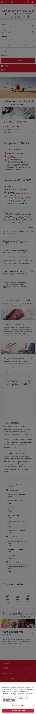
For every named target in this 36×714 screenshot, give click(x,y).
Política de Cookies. (9, 700)
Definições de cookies (18, 705)
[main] (18, 698)
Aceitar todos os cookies (18, 710)
